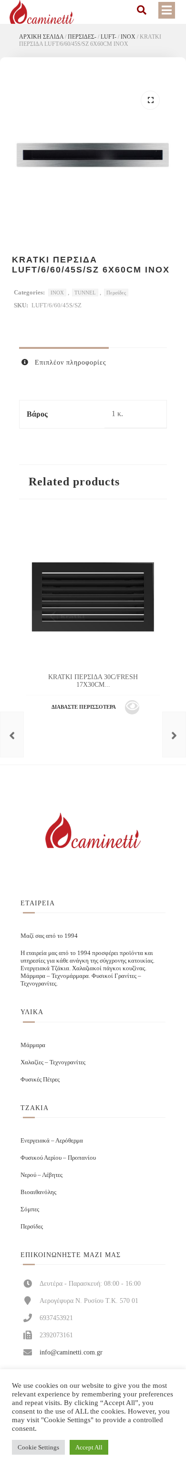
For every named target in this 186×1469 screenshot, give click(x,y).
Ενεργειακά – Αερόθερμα (52, 1140)
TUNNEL (85, 292)
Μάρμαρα (33, 1045)
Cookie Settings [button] (38, 1447)
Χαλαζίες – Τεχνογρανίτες (53, 1062)
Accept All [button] (89, 1447)
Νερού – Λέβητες (41, 1174)
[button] (150, 100)
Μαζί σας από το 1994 (49, 935)
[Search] (142, 10)
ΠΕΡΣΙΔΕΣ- (82, 36)
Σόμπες (30, 1209)
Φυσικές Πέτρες (40, 1079)
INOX (128, 36)
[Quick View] (132, 707)
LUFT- (108, 36)
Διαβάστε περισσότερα (84, 707)
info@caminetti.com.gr (71, 1352)
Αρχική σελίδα (41, 36)
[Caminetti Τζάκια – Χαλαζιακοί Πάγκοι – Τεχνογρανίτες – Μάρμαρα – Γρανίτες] (42, 12)
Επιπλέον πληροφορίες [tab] (69, 362)
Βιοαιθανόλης (38, 1192)
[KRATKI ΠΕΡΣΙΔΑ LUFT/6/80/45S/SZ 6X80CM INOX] (174, 734)
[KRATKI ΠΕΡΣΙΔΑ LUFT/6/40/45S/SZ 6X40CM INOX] (12, 734)
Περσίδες (116, 292)
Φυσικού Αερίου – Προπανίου (58, 1157)
